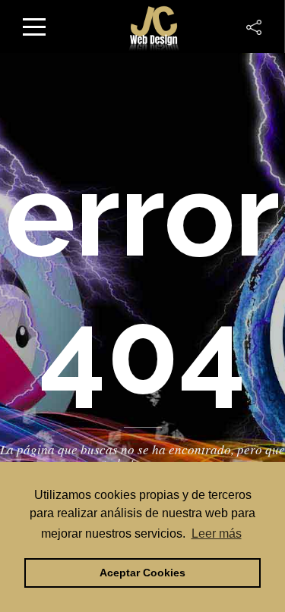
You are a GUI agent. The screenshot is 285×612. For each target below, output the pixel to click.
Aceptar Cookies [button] (142, 572)
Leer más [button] (217, 533)
